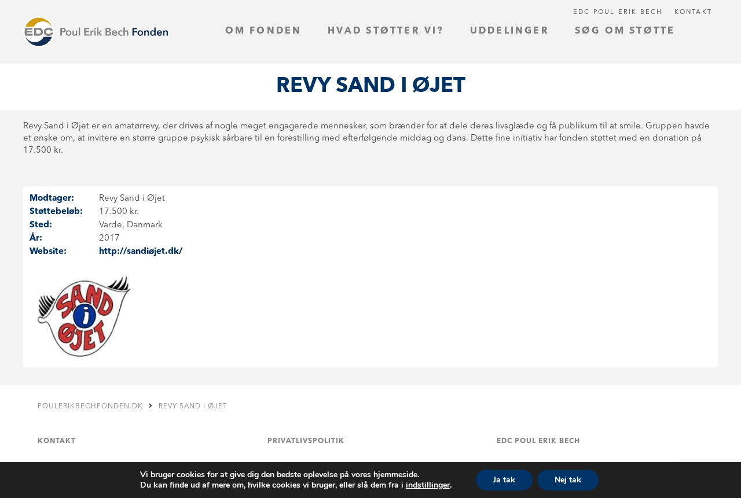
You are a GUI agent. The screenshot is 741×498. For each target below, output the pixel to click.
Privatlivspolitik (305, 441)
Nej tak (568, 479)
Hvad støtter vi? (386, 31)
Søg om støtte (625, 31)
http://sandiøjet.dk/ (140, 252)
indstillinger (428, 485)
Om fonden (263, 31)
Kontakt (693, 12)
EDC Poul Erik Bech (618, 12)
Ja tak (504, 479)
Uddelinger (509, 31)
